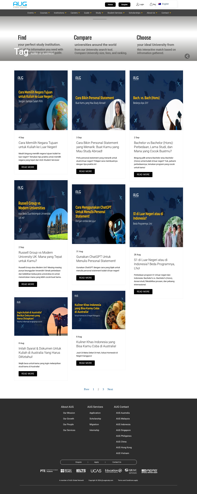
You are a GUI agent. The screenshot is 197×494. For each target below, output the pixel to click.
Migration (94, 424)
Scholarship (95, 418)
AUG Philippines (124, 436)
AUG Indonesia (123, 424)
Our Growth (68, 418)
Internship (94, 430)
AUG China (121, 441)
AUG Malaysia (123, 418)
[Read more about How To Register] (150, 475)
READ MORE (27, 167)
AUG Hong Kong (124, 447)
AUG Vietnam (122, 453)
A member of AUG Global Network (71, 480)
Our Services (69, 430)
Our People (68, 424)
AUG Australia (123, 413)
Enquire (124, 4)
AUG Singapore (123, 430)
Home (110, 4)
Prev (86, 389)
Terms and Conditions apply (128, 480)
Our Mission (69, 413)
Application (95, 413)
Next (110, 389)
